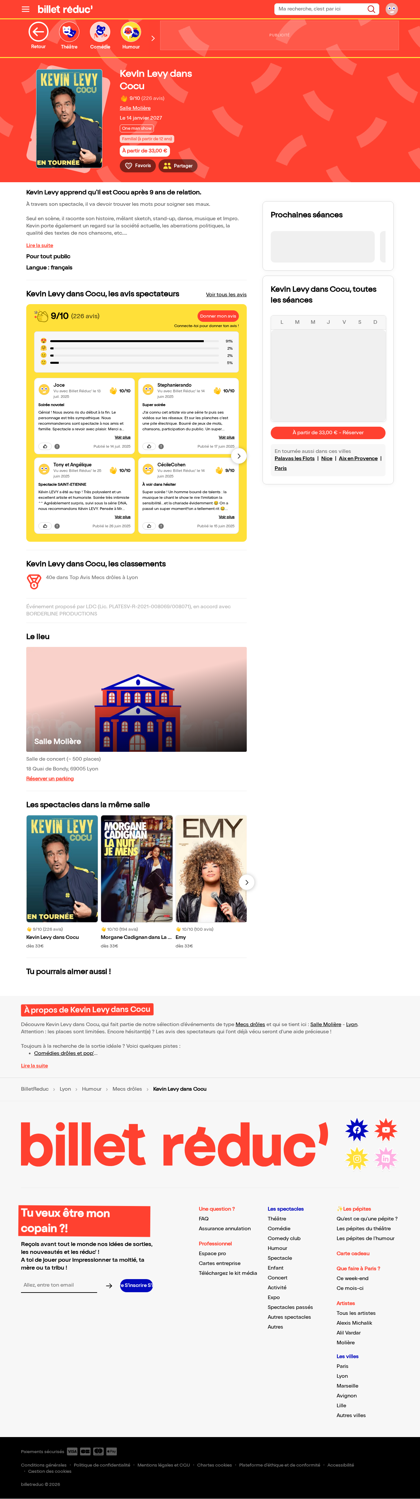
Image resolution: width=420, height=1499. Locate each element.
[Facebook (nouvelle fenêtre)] (357, 1130)
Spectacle (280, 1258)
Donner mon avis (218, 316)
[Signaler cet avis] (57, 446)
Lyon (351, 1025)
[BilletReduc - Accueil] (65, 9)
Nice (326, 459)
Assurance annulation (225, 1229)
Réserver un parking (50, 779)
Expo (274, 1298)
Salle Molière (135, 108)
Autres (275, 1327)
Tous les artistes (356, 1313)
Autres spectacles (289, 1317)
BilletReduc (35, 1089)
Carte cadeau (353, 1254)
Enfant (276, 1268)
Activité (277, 1288)
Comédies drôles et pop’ (64, 1053)
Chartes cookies (214, 1465)
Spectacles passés (290, 1307)
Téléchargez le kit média (228, 1273)
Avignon (347, 1396)
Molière (346, 1343)
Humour (91, 1089)
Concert (277, 1278)
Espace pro (212, 1254)
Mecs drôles (250, 1025)
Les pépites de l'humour (365, 1239)
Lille (341, 1406)
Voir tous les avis (226, 295)
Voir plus (123, 437)
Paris (281, 468)
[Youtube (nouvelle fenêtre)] (386, 1130)
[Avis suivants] (239, 456)
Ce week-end (352, 1278)
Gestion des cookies (50, 1471)
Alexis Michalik (354, 1323)
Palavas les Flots (295, 459)
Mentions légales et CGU (163, 1465)
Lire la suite (39, 246)
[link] (78, 385)
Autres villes (351, 1415)
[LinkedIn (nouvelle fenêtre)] (386, 1159)
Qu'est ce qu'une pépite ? (367, 1219)
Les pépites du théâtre (364, 1229)
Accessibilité (340, 1465)
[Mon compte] (392, 9)
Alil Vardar (349, 1333)
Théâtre (277, 1219)
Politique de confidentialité (102, 1465)
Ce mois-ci (350, 1288)
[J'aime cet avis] (45, 446)
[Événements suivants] (247, 882)
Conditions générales (44, 1465)
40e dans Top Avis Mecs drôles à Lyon (92, 577)
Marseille (347, 1386)
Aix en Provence (358, 459)
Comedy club (284, 1239)
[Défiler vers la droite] (153, 38)
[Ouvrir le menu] (28, 9)
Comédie (279, 1229)
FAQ (204, 1219)
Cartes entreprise (220, 1263)
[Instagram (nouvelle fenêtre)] (357, 1159)
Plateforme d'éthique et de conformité (279, 1465)
